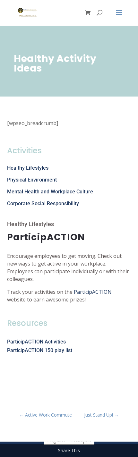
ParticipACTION (93, 291)
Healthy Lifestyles (27, 168)
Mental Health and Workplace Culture (50, 192)
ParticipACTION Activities (36, 342)
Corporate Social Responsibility (43, 203)
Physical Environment (32, 180)
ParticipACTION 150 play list (39, 350)
